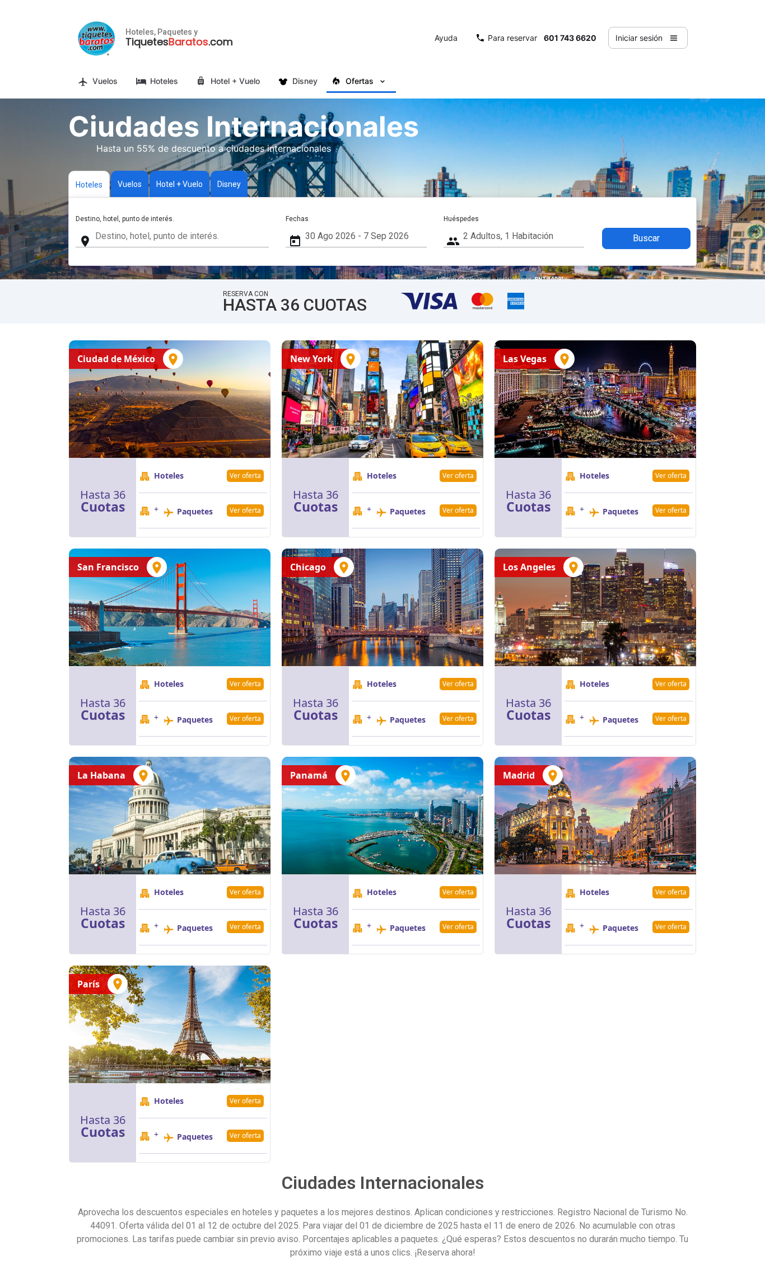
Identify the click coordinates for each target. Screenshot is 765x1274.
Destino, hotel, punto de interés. (125, 219)
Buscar (646, 238)
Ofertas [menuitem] (360, 81)
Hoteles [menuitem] (164, 81)
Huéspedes (461, 219)
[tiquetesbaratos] (96, 38)
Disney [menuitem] (305, 81)
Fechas (297, 219)
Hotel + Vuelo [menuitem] (235, 81)
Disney (229, 184)
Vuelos (130, 184)
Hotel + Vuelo (179, 184)
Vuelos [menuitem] (105, 81)
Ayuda (446, 38)
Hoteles (89, 184)
